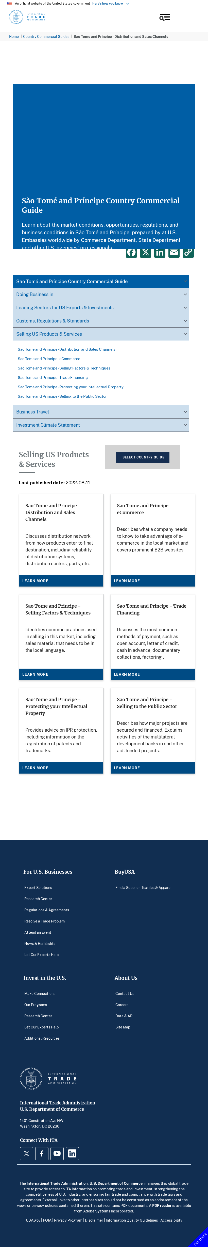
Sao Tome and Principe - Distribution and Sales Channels (66, 349)
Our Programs (35, 1005)
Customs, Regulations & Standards (52, 321)
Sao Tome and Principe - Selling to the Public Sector (62, 396)
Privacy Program (68, 1220)
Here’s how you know (108, 3)
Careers (121, 1005)
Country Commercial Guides (46, 36)
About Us (126, 978)
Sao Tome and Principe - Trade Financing (53, 377)
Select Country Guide (143, 457)
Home (14, 36)
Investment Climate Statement (48, 425)
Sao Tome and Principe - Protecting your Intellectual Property (71, 386)
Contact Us (124, 993)
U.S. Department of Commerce (116, 1183)
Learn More (35, 581)
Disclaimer (94, 1220)
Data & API (124, 1016)
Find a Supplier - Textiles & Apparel (143, 887)
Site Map (122, 1027)
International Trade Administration (57, 1183)
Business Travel (32, 411)
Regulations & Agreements (46, 909)
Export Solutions (38, 887)
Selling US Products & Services (49, 334)
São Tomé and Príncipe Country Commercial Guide (72, 281)
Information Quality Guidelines (132, 1220)
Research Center (38, 898)
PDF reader (161, 1205)
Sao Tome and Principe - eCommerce (49, 358)
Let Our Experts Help (41, 954)
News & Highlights (39, 943)
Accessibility (171, 1220)
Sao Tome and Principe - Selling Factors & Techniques (64, 368)
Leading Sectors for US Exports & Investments (65, 307)
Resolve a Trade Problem (44, 921)
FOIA (47, 1220)
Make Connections (39, 993)
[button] (164, 18)
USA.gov (33, 1220)
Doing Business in (34, 294)
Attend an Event (37, 932)
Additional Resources (42, 1038)
